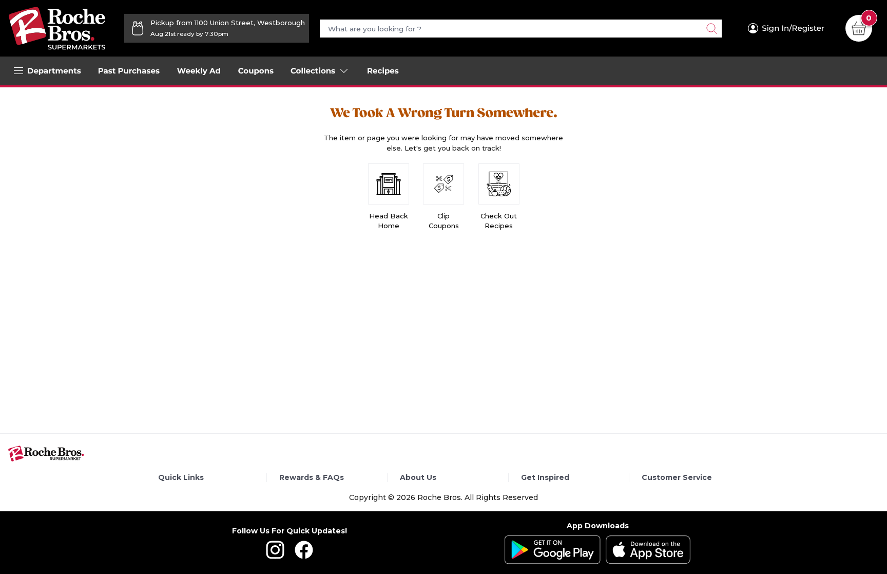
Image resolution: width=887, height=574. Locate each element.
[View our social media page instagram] (275, 556)
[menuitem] (128, 71)
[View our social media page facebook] (304, 556)
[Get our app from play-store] (553, 549)
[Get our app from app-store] (648, 549)
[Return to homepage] (57, 28)
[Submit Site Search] (711, 29)
